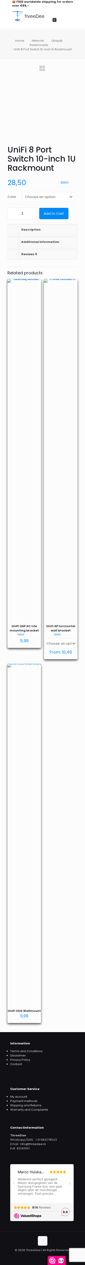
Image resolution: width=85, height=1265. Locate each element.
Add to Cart (54, 213)
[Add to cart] (36, 284)
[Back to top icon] (42, 1241)
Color (11, 197)
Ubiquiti (56, 40)
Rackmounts (39, 45)
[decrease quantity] (13, 213)
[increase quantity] (32, 213)
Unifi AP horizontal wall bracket (60, 628)
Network (38, 40)
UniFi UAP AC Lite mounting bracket (24, 628)
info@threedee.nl (32, 1144)
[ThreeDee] (28, 21)
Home (19, 40)
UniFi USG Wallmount (24, 1011)
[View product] (36, 291)
